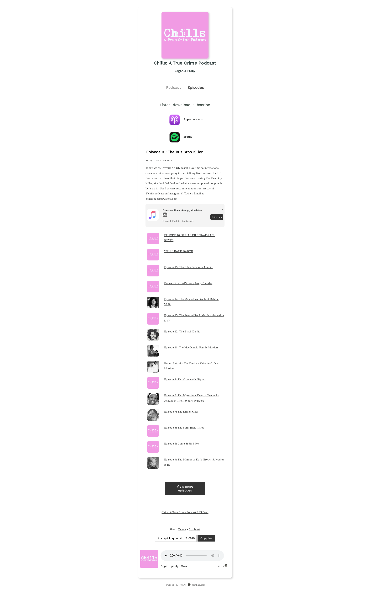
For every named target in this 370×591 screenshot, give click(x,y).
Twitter (182, 529)
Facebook (194, 529)
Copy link (206, 538)
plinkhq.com (198, 584)
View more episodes (185, 488)
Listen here (216, 217)
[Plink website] (189, 585)
